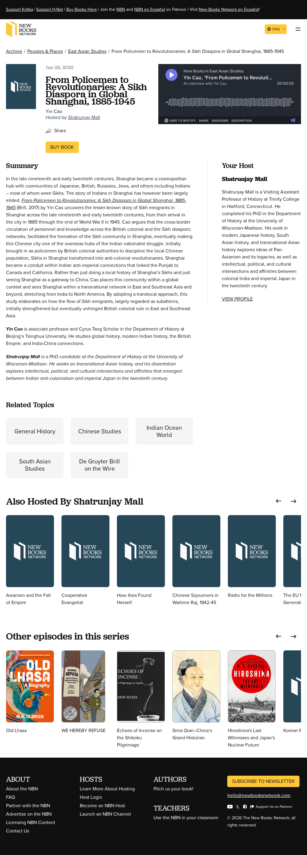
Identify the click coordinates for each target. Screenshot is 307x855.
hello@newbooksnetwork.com (259, 795)
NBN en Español (149, 9)
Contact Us (17, 830)
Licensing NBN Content (30, 822)
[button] (278, 501)
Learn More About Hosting (107, 788)
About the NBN (22, 788)
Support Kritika (19, 9)
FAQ (10, 797)
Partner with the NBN (28, 805)
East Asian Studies (87, 51)
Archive (14, 51)
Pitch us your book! (173, 788)
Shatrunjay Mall (84, 117)
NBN (120, 9)
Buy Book (62, 147)
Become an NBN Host (102, 805)
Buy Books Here (81, 9)
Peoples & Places (45, 51)
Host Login (91, 797)
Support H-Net (49, 9)
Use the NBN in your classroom (186, 817)
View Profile (237, 298)
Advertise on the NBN (29, 814)
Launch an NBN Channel (105, 814)
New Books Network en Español (229, 9)
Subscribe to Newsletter (263, 781)
